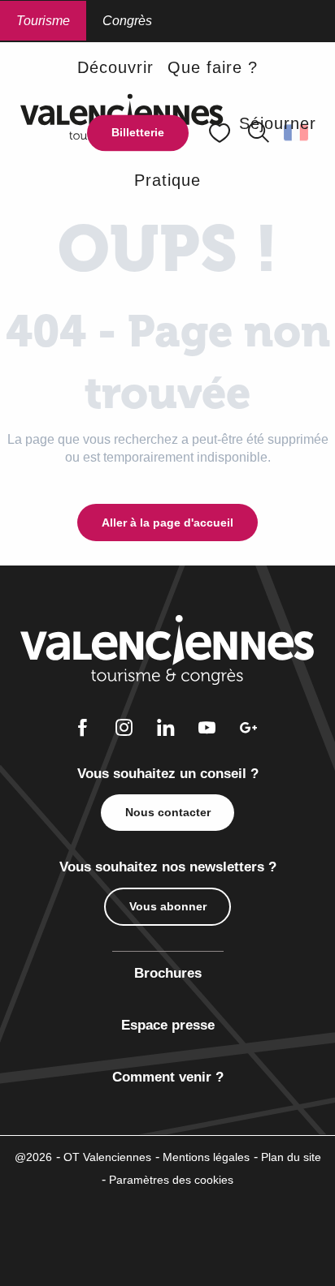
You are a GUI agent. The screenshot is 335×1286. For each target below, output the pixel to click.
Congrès (127, 21)
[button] (115, 66)
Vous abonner (168, 906)
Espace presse (168, 1025)
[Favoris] (221, 132)
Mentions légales (206, 1157)
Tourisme (43, 21)
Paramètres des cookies (171, 1179)
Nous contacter (168, 812)
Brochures (168, 973)
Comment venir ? (168, 1077)
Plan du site (291, 1157)
